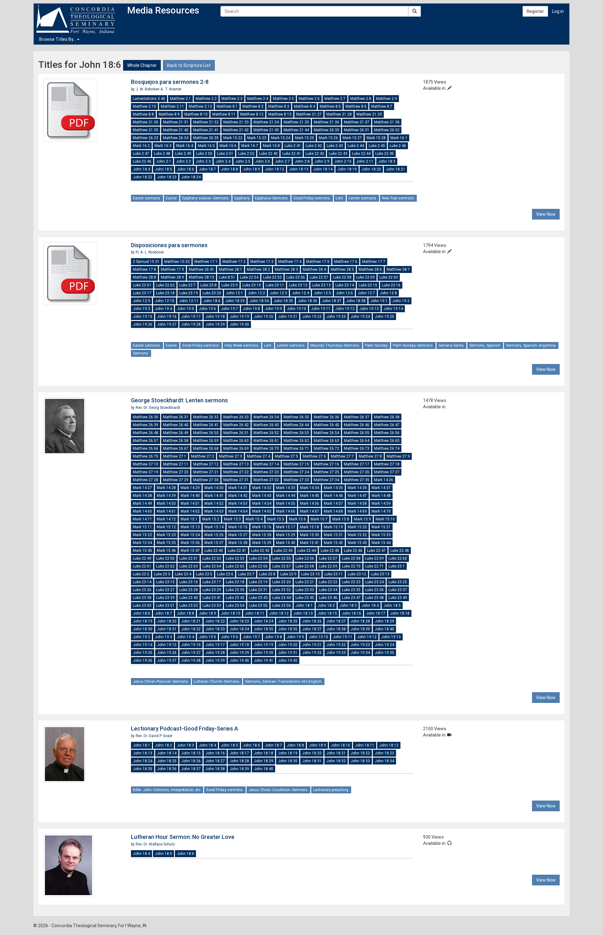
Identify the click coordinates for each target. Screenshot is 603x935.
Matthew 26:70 (266, 448)
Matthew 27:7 (342, 456)
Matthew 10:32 (177, 261)
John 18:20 (371, 169)
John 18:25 (287, 621)
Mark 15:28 (376, 138)
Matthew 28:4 (314, 269)
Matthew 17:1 (206, 261)
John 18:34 (259, 301)
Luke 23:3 (162, 574)
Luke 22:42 (315, 153)
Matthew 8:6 (356, 106)
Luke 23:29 (212, 590)
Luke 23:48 (374, 597)
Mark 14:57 (333, 503)
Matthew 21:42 (236, 130)
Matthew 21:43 (266, 130)
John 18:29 (384, 621)
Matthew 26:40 (175, 425)
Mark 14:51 (190, 503)
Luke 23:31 (258, 590)
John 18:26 (312, 621)
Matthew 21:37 (356, 122)
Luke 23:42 (235, 597)
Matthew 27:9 (398, 456)
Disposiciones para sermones (169, 245)
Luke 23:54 (235, 605)
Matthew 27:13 (236, 464)
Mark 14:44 (285, 495)
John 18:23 (167, 177)
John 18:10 (230, 613)
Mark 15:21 (381, 527)
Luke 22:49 (142, 558)
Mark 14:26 (383, 480)
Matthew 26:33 (145, 138)
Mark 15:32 (357, 535)
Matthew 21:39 (145, 130)
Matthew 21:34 (266, 122)
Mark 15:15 (237, 527)
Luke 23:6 (225, 574)
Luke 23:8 (208, 285)
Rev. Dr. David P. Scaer (154, 736)
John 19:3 (141, 309)
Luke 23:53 (212, 605)
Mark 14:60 (142, 511)
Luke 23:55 (258, 605)
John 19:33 (336, 652)
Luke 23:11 (275, 285)
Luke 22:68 (305, 566)
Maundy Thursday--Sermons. (335, 345)
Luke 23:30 (235, 590)
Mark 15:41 (309, 543)
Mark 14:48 (381, 495)
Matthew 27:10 (145, 464)
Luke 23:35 (351, 590)
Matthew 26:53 (296, 433)
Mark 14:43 (261, 495)
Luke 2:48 (162, 153)
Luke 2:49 (183, 153)
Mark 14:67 (309, 511)
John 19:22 (312, 316)
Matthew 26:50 (206, 433)
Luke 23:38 (142, 597)
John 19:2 (401, 301)
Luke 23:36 (374, 590)
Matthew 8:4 (304, 106)
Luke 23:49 (397, 597)
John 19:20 (263, 316)
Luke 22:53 (235, 558)
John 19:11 (320, 309)
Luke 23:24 (374, 582)
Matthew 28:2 (258, 269)
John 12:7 (366, 293)
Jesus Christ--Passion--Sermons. (161, 681)
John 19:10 (296, 309)
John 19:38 (191, 660)
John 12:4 (300, 293)
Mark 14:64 (237, 511)
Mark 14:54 (261, 503)
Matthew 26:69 (236, 448)
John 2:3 (203, 161)
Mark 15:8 (340, 519)
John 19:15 (142, 316)
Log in (558, 11)
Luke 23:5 (204, 574)
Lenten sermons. (363, 198)
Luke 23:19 (188, 293)
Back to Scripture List (189, 65)
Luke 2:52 (246, 153)
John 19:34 (360, 652)
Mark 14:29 (190, 488)
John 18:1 (304, 605)
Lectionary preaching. (331, 790)
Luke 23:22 (328, 582)
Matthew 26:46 (356, 425)
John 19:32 (312, 652)
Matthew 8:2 (252, 106)
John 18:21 (395, 169)
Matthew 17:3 (262, 261)
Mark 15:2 (210, 519)
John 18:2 (326, 605)
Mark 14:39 (166, 495)
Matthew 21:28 (339, 114)
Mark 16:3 (163, 146)
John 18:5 (163, 169)
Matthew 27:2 (202, 456)
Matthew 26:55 (356, 433)
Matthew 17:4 (290, 261)
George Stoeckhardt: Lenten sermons (179, 400)
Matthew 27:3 (230, 456)
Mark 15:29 (285, 535)
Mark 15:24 (280, 138)
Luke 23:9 (229, 285)
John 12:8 (388, 293)
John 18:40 (384, 629)
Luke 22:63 (188, 566)
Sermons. (141, 353)
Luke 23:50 (142, 605)
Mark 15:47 (190, 550)
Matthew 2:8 (360, 98)
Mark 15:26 (328, 138)
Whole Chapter (142, 65)
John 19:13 (369, 309)
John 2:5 (242, 161)
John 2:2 (183, 161)
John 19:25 (384, 316)
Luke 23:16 (391, 285)
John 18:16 (351, 613)
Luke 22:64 (212, 566)
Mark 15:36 (190, 543)
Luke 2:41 (293, 146)
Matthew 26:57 (145, 440)
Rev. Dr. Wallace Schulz (155, 844)
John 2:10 (342, 161)
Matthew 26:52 (266, 433)
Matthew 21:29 (369, 114)
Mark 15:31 (333, 535)
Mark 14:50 (166, 503)
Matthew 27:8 (370, 456)
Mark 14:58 (357, 503)
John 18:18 (400, 613)
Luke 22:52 (212, 558)
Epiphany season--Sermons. (206, 198)
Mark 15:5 (275, 519)
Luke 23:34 (328, 590)
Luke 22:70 (351, 566)
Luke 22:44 (361, 153)
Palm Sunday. (376, 345)
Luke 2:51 (225, 153)
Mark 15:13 (190, 527)
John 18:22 (142, 177)
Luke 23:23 (351, 582)
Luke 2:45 (377, 146)
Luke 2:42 (314, 146)
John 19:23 (336, 316)
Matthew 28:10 (201, 277)
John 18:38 (356, 301)
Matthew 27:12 (206, 464)
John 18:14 (323, 169)
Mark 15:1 (189, 519)
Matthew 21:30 (145, 122)
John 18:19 (347, 169)
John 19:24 (360, 316)
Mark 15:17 (285, 527)
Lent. (340, 198)
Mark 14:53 (237, 503)
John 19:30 (239, 324)
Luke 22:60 (388, 277)
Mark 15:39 (261, 543)
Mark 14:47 (357, 495)
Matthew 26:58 (175, 440)
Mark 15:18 (309, 527)
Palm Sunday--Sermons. (413, 345)
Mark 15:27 (352, 138)
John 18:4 (141, 169)
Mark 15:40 (285, 543)
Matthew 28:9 (172, 277)
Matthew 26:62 (296, 440)
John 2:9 (321, 161)
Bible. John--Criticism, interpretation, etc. (167, 790)
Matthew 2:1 (180, 98)
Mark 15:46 (166, 550)
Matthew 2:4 (257, 98)
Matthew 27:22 (236, 472)
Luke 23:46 (328, 597)
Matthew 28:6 (370, 269)
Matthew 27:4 (258, 456)
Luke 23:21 (305, 582)
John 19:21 (287, 316)
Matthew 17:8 (144, 269)
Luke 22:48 (399, 550)
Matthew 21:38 (386, 122)
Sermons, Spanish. (485, 345)
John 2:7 (282, 161)
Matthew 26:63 (326, 440)
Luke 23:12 (298, 285)
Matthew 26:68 (206, 448)
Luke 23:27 (165, 590)
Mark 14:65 (261, 511)
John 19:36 (142, 660)
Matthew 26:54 (326, 433)
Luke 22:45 (384, 153)
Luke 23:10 (251, 285)
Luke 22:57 (319, 277)
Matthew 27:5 (286, 456)
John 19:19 (239, 316)
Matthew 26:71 (296, 448)
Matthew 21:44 (296, 130)
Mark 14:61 (166, 511)
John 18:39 (360, 629)
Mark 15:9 (362, 519)
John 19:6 (207, 309)
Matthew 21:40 (175, 130)
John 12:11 (188, 301)
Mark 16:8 (271, 146)
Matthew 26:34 (175, 138)
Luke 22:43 (338, 153)
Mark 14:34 (309, 488)
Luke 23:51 (165, 605)
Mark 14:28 (166, 488)
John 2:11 (364, 161)
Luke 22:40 (268, 153)
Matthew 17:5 (317, 261)
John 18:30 (142, 629)
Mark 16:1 (398, 138)
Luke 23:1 (396, 566)
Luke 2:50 (204, 153)
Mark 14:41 (214, 495)
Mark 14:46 (333, 495)
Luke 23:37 (397, 590)
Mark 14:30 (214, 488)
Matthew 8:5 (330, 106)
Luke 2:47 (141, 153)
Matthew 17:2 (234, 261)
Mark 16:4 (184, 146)
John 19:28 (191, 324)
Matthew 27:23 (266, 472)
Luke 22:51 (188, 558)
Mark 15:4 (254, 519)
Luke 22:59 (365, 277)
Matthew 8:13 (279, 114)
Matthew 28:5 (342, 269)
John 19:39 (215, 660)
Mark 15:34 (142, 543)
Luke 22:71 (374, 566)
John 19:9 (273, 309)
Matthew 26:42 (236, 425)
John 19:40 (239, 660)
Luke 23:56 (281, 605)
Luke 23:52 (188, 605)
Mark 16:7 (249, 146)
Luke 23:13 (321, 285)
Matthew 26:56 (386, 433)
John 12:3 (278, 293)
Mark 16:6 (228, 146)
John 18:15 (327, 613)
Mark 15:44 (381, 543)
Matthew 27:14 (266, 464)
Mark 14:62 (190, 511)
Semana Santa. (451, 345)
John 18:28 (360, 621)
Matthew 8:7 (381, 106)
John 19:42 (287, 660)
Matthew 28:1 (230, 269)
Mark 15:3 (232, 519)
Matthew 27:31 (236, 480)
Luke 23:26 (142, 590)
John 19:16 (167, 316)
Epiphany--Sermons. (272, 198)
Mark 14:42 (237, 495)
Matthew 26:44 (296, 425)
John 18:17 (375, 613)
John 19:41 (263, 660)
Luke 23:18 (165, 293)
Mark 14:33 (285, 488)
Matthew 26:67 (175, 448)
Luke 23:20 (212, 293)
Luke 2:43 (335, 146)
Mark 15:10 (385, 519)
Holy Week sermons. (242, 345)
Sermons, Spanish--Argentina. (531, 345)
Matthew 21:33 (236, 122)
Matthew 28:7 (398, 269)
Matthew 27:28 (145, 480)
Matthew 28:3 (286, 269)
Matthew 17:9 (172, 269)
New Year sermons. (398, 198)
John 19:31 (287, 652)
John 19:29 (215, 324)
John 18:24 (191, 177)
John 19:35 (384, 652)
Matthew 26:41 (201, 269)
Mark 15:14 (214, 527)
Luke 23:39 (165, 597)
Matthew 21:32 (206, 122)
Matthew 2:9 (386, 98)
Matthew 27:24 (296, 472)
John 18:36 (307, 301)
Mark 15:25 (304, 138)
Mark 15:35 (166, 543)
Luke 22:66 (258, 566)
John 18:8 (229, 169)
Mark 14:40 (190, 495)
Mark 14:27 (142, 488)
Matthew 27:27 (386, 472)
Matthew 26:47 (386, 425)
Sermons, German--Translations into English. (284, 681)
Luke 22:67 (281, 566)
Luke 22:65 (235, 566)
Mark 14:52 (214, 503)
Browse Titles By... (58, 39)
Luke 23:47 (351, 597)
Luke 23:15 (368, 285)
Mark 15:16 (261, 527)
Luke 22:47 (376, 550)
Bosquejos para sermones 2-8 (170, 82)
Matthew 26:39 (145, 425)
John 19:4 (163, 309)
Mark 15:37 (214, 543)
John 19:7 (229, 309)
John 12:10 (164, 301)
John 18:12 (274, 169)
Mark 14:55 (285, 503)
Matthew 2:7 (334, 98)
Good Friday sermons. (312, 198)
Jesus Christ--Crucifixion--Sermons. (278, 790)
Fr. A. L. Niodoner (150, 252)
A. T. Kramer (171, 89)
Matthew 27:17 (356, 464)
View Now (546, 214)
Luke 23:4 (183, 574)
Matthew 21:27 (309, 114)
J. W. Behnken (148, 89)
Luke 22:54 (249, 277)
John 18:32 (191, 629)
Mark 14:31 (237, 488)
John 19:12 (345, 309)
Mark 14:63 (214, 511)
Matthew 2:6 (309, 98)
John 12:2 (256, 293)
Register (535, 11)
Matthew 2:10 (144, 106)
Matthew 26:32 (386, 130)
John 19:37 (167, 660)
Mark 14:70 (381, 511)
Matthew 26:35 (206, 138)
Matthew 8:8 (143, 114)
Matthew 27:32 (266, 480)
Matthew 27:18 (386, 464)
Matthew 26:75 (145, 456)
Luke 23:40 (188, 597)
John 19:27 (167, 324)
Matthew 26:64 (356, 440)
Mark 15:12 (166, 527)
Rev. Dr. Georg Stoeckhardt (158, 407)
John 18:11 (254, 613)
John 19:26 (142, 324)
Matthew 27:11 (175, 464)
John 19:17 (191, 316)
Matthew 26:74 (386, 448)
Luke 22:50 (165, 558)
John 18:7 (207, 169)
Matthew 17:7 (373, 261)
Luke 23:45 (305, 597)
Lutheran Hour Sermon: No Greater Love (182, 837)
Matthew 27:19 (145, 472)
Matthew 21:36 (326, 122)
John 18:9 (251, 169)
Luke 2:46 (398, 146)
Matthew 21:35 (296, 122)
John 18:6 (185, 169)
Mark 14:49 (142, 503)
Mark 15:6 (297, 519)
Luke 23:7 (187, 285)
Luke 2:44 (356, 146)
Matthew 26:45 (326, 425)
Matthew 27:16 (326, 464)
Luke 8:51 (227, 277)
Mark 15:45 (142, 550)
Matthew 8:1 (227, 106)
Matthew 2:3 (231, 98)
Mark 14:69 (357, 511)
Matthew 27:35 (356, 480)
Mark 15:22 (232, 138)
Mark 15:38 (237, 543)
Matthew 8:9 (169, 114)
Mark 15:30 (309, 535)
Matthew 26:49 (175, 433)
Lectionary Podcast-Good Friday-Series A (184, 728)
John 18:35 (283, 301)
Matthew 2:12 (200, 106)
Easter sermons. (147, 198)
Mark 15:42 (333, 543)
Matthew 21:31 (175, 122)
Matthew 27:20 (175, 472)
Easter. (171, 198)
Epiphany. (242, 198)
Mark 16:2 (141, 146)
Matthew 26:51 (236, 433)
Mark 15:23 (256, 138)
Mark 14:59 (381, 503)
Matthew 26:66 (145, 448)
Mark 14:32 (261, 488)
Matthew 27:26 (356, 472)
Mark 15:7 (319, 519)
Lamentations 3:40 (149, 98)
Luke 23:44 (281, 597)
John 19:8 (251, 309)
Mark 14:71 (142, 519)
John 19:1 (379, 301)
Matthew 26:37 (356, 417)
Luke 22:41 (291, 153)
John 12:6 (344, 293)
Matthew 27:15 (296, 464)
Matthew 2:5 (283, 98)
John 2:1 (163, 161)
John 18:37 (331, 301)
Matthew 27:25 (326, 472)
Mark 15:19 (333, 527)
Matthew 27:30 (206, 480)
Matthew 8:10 (196, 114)
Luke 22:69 (328, 566)
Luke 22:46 (142, 161)
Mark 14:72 (166, 519)
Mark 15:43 (357, 543)
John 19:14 (393, 309)
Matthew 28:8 (144, 277)
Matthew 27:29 (175, 480)
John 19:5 (185, 309)
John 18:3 (386, 161)
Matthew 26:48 (145, 433)
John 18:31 (167, 629)
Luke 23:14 (344, 285)
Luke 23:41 (212, 597)
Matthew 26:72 (326, 448)
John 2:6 (262, 161)
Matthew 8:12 (251, 114)
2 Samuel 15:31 (146, 261)
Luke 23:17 (142, 293)
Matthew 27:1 (174, 456)
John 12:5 (322, 293)
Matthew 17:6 (345, 261)
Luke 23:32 (281, 590)
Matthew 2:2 (206, 98)
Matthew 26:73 (356, 448)
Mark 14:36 (357, 488)
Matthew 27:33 (296, 480)
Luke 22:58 (342, 277)
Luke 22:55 (272, 277)
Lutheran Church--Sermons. (217, 681)
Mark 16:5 (206, 146)
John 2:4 (223, 161)
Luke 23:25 (397, 582)
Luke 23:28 (188, 590)
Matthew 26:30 (326, 130)
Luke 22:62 (165, 285)
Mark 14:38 (142, 495)
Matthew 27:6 (314, 456)
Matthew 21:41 (206, 130)
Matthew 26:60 (236, 440)
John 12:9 (141, 301)
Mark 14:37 (381, 488)
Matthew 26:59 (206, 440)
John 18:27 (336, 621)
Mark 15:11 (142, 527)
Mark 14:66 (285, 511)
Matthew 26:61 (266, 440)
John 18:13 (298, 169)
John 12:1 (234, 293)
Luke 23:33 (305, 590)
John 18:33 (235, 301)
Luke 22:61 (142, 285)
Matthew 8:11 (224, 114)
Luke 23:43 (258, 597)
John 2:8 (302, 161)
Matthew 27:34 (326, 480)
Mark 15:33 (381, 535)
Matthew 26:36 (326, 417)
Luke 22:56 (295, 277)
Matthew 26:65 (386, 440)
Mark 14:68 (333, 511)
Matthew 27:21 (206, 472)
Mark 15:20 (357, 527)
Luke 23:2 (141, 574)
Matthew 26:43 (266, 425)
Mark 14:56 (309, 503)
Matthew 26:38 (386, 417)
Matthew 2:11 (172, 106)
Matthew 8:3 (278, 106)
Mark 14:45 (309, 495)
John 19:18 (215, 316)
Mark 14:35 (333, 488)
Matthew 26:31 (356, 130)
